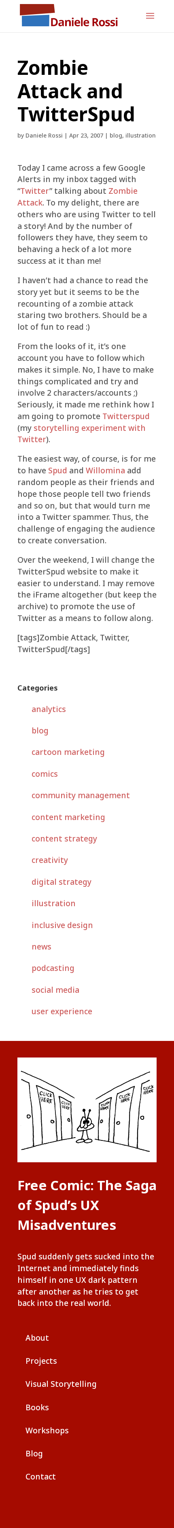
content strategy (64, 838)
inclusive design (62, 925)
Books (37, 1407)
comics (45, 773)
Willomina (105, 470)
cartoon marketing (68, 751)
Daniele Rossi (44, 135)
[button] (150, 21)
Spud (57, 470)
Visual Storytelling (61, 1383)
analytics (49, 709)
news (41, 946)
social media (55, 989)
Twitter (34, 190)
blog (116, 135)
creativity (50, 859)
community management (81, 795)
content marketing (68, 817)
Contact (40, 1476)
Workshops (47, 1430)
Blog (34, 1453)
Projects (41, 1360)
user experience (62, 1011)
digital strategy (61, 881)
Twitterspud (126, 416)
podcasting (53, 967)
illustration (140, 135)
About (37, 1337)
